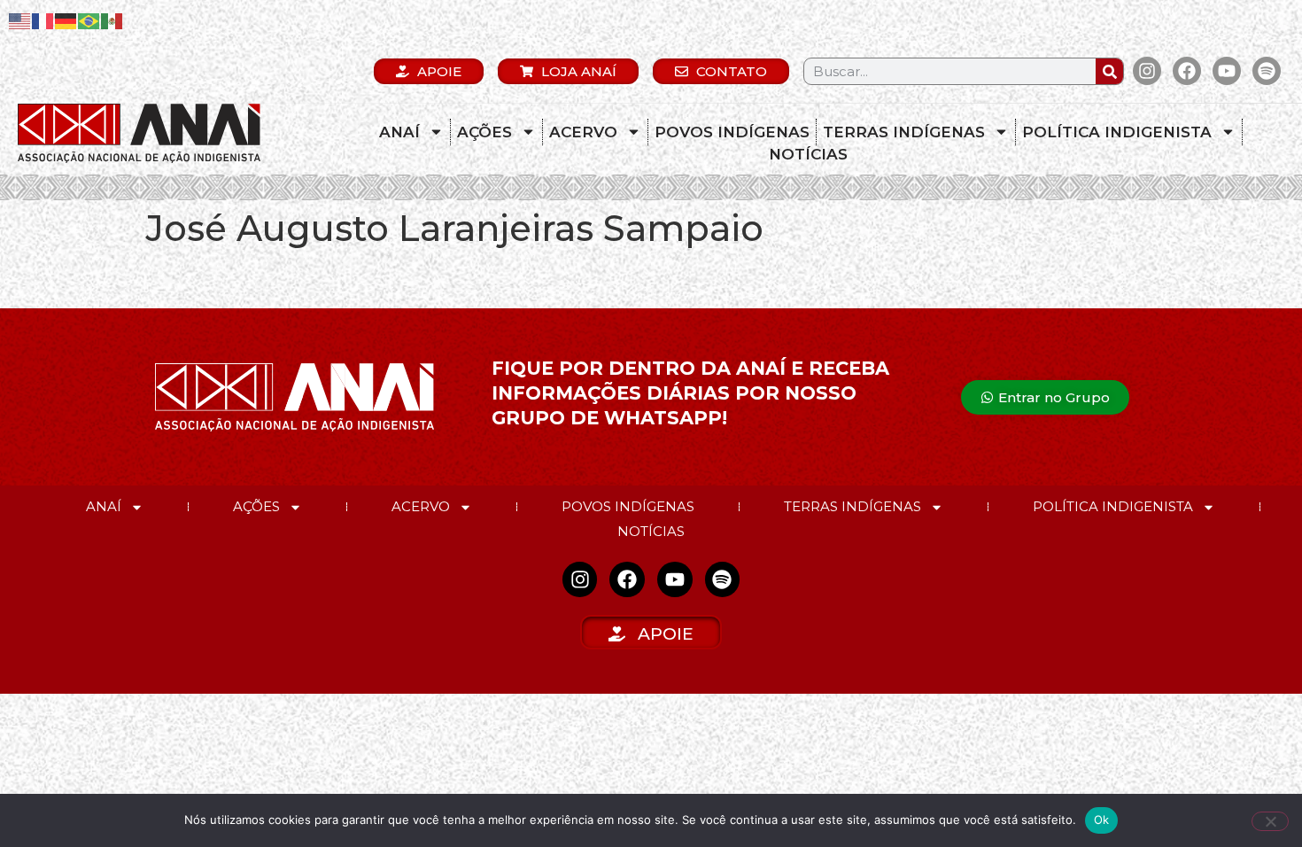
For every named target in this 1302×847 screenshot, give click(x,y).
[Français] (43, 20)
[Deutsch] (66, 20)
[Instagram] (1147, 71)
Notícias (808, 154)
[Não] (1270, 821)
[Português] (89, 20)
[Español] (112, 20)
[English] (20, 20)
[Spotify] (1266, 71)
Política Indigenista (1117, 132)
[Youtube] (1227, 71)
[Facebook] (1187, 71)
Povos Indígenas (732, 132)
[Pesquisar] (1109, 71)
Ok (1102, 819)
